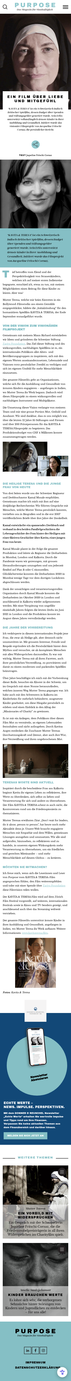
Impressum (35, 1362)
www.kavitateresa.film (35, 933)
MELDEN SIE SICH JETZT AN (25, 1135)
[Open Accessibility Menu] (62, 1372)
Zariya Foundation (14, 343)
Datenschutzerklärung (38, 1367)
